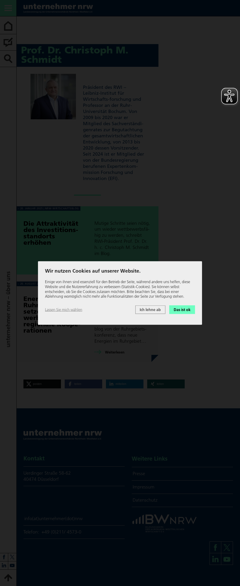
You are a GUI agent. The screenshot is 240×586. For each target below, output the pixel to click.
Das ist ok (182, 309)
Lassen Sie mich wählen (63, 309)
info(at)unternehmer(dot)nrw (53, 518)
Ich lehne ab (150, 309)
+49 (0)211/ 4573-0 (61, 532)
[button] (42, 383)
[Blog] (8, 42)
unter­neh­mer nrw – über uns (8, 309)
